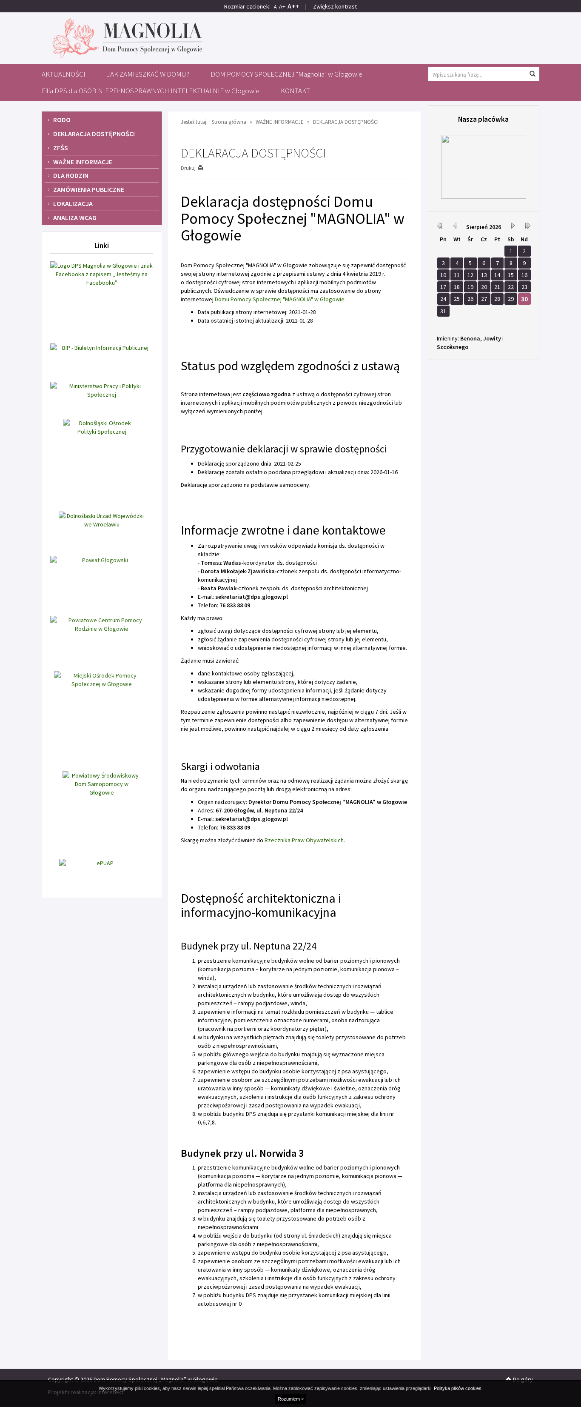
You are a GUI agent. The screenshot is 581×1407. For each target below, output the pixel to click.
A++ (293, 6)
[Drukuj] (204, 168)
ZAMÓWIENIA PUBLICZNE (88, 189)
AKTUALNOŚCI (63, 74)
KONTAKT (295, 90)
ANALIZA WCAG (75, 217)
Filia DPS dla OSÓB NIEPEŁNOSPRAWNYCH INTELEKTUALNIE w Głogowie (150, 90)
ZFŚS (60, 147)
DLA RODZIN (70, 175)
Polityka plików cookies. (458, 1388)
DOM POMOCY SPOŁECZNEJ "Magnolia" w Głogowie (286, 74)
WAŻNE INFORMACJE (82, 161)
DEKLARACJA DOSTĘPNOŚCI (94, 133)
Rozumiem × (291, 1398)
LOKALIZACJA (73, 203)
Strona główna (229, 122)
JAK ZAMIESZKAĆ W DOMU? (148, 74)
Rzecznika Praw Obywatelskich (304, 840)
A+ (282, 6)
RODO (62, 119)
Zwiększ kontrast (335, 6)
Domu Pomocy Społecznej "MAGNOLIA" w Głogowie (280, 299)
